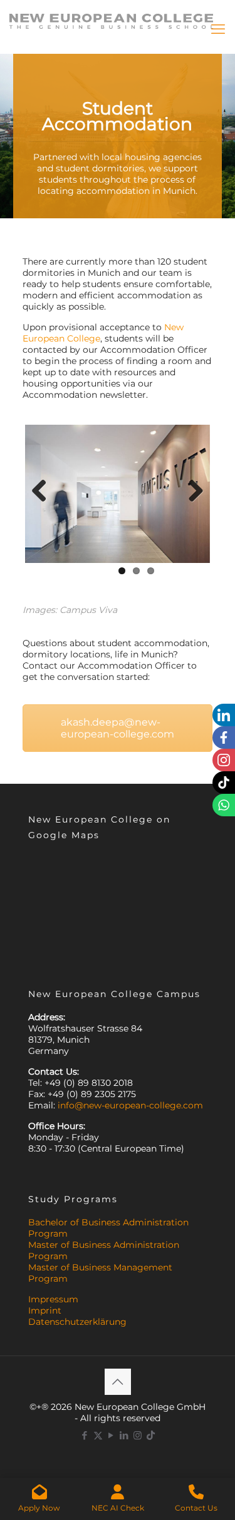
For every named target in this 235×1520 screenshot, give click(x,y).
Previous (43, 491)
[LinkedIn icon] (124, 1435)
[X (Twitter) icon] (98, 1435)
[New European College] (111, 15)
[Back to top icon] (118, 1382)
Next (191, 491)
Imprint (44, 1310)
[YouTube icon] (111, 1435)
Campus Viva (88, 610)
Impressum (53, 1299)
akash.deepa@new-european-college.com (117, 728)
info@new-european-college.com (130, 1105)
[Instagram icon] (137, 1435)
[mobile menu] (218, 29)
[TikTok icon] (150, 1435)
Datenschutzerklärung (77, 1321)
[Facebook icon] (85, 1435)
